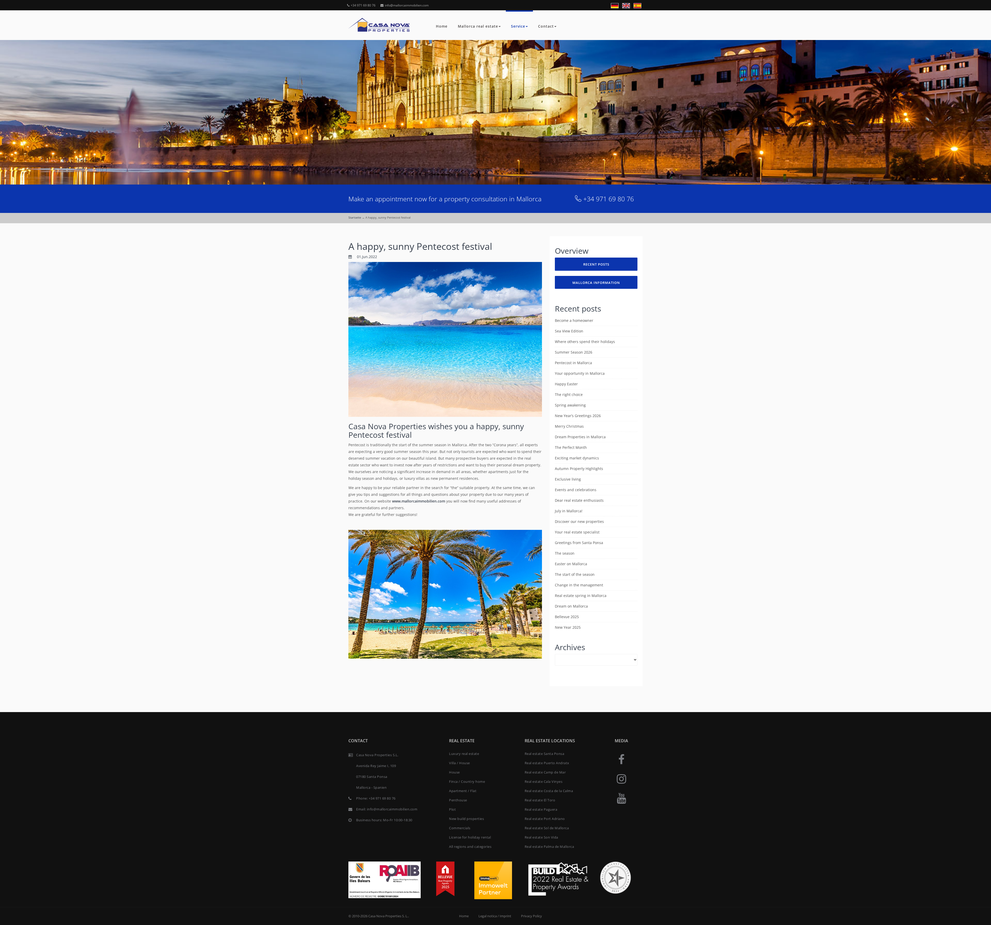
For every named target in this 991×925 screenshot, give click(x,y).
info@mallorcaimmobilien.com (407, 5)
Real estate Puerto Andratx (547, 763)
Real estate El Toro (540, 800)
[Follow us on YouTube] (621, 798)
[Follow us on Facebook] (621, 759)
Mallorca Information (596, 282)
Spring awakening (570, 405)
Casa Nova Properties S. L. (388, 916)
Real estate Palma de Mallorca (549, 846)
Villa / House (459, 763)
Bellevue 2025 (567, 616)
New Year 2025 (568, 627)
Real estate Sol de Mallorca (547, 828)
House (454, 772)
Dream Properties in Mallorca (580, 436)
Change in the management (579, 585)
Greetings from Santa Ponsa (579, 542)
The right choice (569, 394)
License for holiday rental (470, 837)
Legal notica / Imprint (494, 916)
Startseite (354, 217)
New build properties (466, 818)
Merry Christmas (569, 426)
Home (441, 26)
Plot (452, 809)
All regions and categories (470, 846)
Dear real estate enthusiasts (579, 500)
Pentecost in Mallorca (573, 362)
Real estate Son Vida (541, 837)
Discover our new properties (579, 521)
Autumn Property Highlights (579, 468)
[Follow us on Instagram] (621, 778)
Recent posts (596, 264)
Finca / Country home (467, 781)
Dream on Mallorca (571, 606)
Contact (546, 26)
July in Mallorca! (568, 510)
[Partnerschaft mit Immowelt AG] (493, 880)
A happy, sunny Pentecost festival (420, 246)
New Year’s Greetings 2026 (578, 415)
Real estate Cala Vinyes (544, 781)
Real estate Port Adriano (545, 818)
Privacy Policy (531, 916)
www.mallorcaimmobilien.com (418, 501)
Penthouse (458, 800)
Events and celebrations (575, 489)
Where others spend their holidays (585, 341)
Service (518, 26)
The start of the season (575, 574)
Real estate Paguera (541, 809)
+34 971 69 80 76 (363, 5)
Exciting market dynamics (577, 458)
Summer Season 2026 (573, 352)
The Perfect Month (571, 447)
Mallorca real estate (478, 26)
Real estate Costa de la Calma (549, 790)
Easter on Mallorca (571, 563)
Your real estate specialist (577, 532)
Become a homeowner (574, 320)
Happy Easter (566, 383)
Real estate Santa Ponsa (544, 753)
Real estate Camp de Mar (545, 772)
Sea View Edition (569, 331)
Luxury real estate (464, 753)
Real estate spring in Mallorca (580, 595)
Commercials (459, 828)
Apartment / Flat (462, 790)
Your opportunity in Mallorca (580, 373)
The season (564, 553)
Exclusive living (568, 479)
